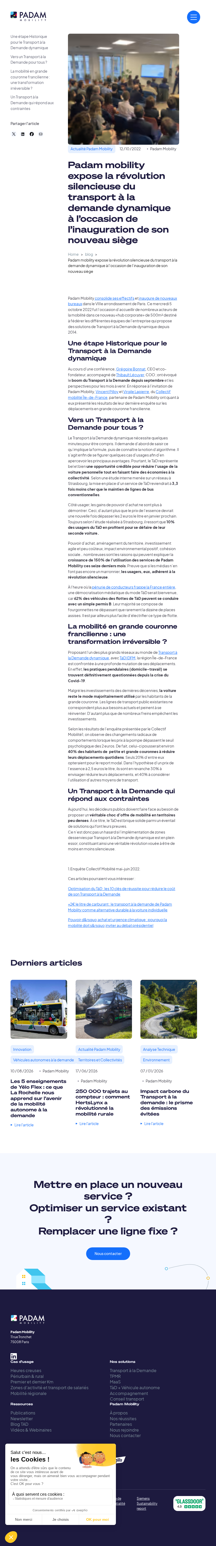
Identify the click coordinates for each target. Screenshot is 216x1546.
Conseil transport (127, 1399)
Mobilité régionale (29, 1393)
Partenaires (121, 1424)
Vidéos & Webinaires (31, 1430)
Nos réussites (123, 1418)
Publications (23, 1413)
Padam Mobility (163, 149)
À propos (119, 1413)
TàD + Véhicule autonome (135, 1387)
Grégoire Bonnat (130, 369)
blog (89, 254)
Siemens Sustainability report (147, 1503)
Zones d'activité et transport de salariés (50, 1387)
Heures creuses (26, 1370)
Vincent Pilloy (107, 391)
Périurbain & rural (27, 1376)
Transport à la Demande (133, 1370)
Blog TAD (19, 1424)
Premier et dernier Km (32, 1381)
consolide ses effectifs (114, 298)
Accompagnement (129, 1393)
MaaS (115, 1381)
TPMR (115, 1376)
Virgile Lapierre (136, 391)
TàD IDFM (127, 658)
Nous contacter (108, 1253)
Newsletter (22, 1418)
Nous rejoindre (124, 1430)
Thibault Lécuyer (130, 375)
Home (73, 254)
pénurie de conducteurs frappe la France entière (133, 587)
